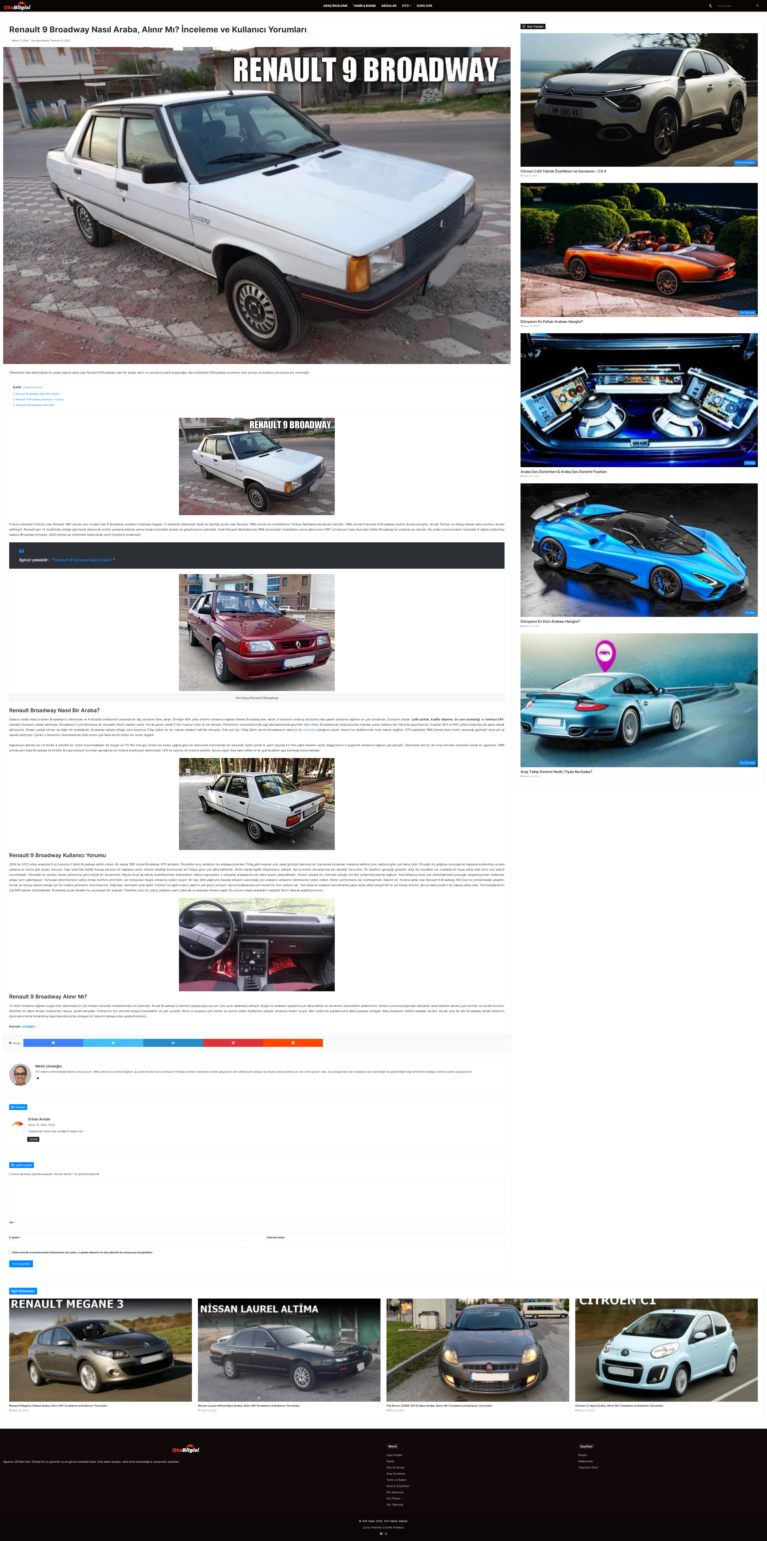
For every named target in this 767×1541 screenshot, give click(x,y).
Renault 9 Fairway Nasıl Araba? (83, 560)
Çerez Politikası (372, 1527)
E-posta (15, 1237)
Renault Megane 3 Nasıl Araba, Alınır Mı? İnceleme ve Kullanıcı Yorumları (58, 1405)
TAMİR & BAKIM (364, 6)
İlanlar (390, 1461)
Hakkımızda (585, 1461)
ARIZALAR (388, 6)
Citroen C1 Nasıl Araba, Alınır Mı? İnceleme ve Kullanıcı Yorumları (619, 1405)
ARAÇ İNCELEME (335, 6)
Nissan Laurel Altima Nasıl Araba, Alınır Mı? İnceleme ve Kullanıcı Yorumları (249, 1405)
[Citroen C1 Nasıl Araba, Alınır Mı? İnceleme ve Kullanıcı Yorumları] (666, 1350)
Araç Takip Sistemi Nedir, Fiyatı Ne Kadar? (556, 772)
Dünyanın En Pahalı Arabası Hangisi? (552, 321)
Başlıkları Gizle (32, 387)
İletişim (582, 1455)
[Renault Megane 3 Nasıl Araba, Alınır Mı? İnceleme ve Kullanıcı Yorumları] (100, 1350)
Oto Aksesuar (395, 1492)
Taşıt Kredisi (394, 1455)
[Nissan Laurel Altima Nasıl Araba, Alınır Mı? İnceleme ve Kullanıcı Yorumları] (289, 1350)
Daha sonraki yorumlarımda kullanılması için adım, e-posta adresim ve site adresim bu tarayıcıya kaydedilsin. (83, 1252)
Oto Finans (393, 1498)
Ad (12, 1222)
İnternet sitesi (276, 1237)
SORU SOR (424, 6)
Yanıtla (33, 1139)
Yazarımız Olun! (588, 1467)
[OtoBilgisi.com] (23, 6)
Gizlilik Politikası (394, 1527)
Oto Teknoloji (394, 1504)
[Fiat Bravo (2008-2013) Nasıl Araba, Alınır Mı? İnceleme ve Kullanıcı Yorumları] (477, 1350)
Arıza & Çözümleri (397, 1486)
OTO (405, 6)
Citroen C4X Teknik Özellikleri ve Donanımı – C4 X (563, 171)
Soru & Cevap (395, 1467)
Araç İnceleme (395, 1473)
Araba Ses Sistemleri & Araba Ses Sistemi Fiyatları (564, 472)
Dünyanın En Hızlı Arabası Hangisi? (550, 621)
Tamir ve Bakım (396, 1479)
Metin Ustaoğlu (48, 1066)
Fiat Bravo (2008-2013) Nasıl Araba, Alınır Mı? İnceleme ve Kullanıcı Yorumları (439, 1405)
